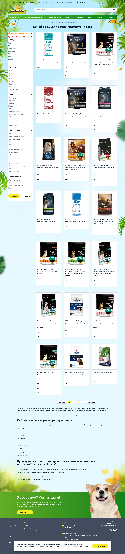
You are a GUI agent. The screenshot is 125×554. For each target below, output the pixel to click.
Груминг (10, 530)
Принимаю (100, 546)
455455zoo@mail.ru (112, 527)
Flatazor (12, 54)
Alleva (12, 43)
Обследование (12, 538)
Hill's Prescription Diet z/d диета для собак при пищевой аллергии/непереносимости (76, 323)
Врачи (68, 17)
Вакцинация (11, 532)
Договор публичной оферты (32, 528)
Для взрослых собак (16, 180)
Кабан (12, 103)
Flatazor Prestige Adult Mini (73, 60)
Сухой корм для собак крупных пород (47, 62)
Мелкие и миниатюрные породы (19, 168)
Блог (89, 17)
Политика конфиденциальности (108, 525)
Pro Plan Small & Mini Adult (101, 60)
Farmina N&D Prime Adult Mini (102, 372)
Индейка (12, 100)
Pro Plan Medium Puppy (100, 165)
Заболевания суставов (16, 152)
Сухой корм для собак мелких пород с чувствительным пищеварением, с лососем (103, 325)
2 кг (11, 87)
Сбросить (27, 196)
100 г (11, 70)
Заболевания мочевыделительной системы (20, 146)
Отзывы (99, 17)
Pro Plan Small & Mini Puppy (74, 269)
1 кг (11, 73)
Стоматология (11, 544)
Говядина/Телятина (15, 98)
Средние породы (15, 171)
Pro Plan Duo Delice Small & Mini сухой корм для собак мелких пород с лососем (103, 221)
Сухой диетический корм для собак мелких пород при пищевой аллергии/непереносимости (75, 376)
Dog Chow (13, 48)
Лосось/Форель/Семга (16, 114)
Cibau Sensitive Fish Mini (44, 165)
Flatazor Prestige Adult (100, 114)
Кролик (12, 106)
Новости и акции (55, 17)
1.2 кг (11, 76)
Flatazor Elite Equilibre (44, 114)
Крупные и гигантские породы (18, 166)
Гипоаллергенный (15, 142)
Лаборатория (11, 540)
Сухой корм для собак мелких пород (75, 62)
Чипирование (11, 534)
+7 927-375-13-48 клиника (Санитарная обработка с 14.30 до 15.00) (80, 536)
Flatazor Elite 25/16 (71, 219)
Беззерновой (14, 134)
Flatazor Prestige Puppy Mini (74, 114)
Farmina (12, 51)
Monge (12, 59)
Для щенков (13, 188)
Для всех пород (14, 163)
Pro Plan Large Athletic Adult (46, 321)
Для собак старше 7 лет (16, 185)
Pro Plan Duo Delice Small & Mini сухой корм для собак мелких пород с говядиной (75, 167)
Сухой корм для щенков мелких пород (75, 116)
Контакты (111, 17)
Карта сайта (27, 538)
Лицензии (79, 17)
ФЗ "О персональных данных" (32, 526)
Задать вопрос (25, 512)
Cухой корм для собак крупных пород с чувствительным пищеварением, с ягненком (103, 273)
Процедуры (11, 536)
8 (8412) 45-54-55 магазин (71, 539)
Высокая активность (16, 139)
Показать (14, 196)
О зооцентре (11, 2)
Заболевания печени (16, 149)
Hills (11, 56)
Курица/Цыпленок (15, 111)
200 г (11, 84)
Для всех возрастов (15, 182)
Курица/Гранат (14, 109)
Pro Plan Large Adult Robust (102, 269)
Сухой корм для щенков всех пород (46, 221)
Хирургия (10, 542)
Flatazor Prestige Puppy (44, 219)
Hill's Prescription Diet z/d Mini (74, 372)
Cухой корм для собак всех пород (46, 116)
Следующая (91, 402)
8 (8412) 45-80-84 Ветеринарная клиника (75, 528)
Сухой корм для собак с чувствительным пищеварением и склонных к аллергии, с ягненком (104, 118)
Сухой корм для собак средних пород (75, 221)
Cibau (11, 46)
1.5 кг (11, 81)
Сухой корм (13, 125)
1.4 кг (11, 78)
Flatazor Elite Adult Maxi (44, 60)
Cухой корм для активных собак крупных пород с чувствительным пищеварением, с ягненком (48, 325)
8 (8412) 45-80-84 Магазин (71, 530)
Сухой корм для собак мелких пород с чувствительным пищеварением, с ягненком (75, 273)
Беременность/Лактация (17, 136)
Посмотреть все (14, 62)
